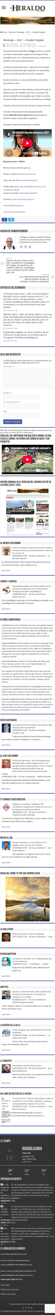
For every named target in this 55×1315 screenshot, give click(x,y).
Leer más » (6, 570)
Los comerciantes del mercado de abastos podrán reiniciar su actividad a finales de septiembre (34, 278)
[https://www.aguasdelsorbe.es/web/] (27, 20)
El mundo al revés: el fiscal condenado (28, 934)
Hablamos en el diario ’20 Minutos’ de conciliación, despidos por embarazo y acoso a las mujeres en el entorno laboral (32, 807)
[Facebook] (26, 1307)
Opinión (12, 32)
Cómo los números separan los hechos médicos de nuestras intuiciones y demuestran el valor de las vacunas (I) (32, 550)
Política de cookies (8, 1294)
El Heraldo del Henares (27, 180)
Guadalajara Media (11, 190)
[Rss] (23, 1307)
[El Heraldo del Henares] (27, 8)
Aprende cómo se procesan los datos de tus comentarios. (26, 431)
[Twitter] (28, 1307)
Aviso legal (5, 1285)
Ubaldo (45, 964)
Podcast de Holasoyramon (14, 212)
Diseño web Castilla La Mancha (33, 1304)
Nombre (7, 393)
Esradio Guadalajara (25, 186)
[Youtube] (32, 1307)
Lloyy (50, 937)
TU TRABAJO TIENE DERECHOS (13, 799)
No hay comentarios (37, 556)
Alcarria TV (39, 186)
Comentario (9, 366)
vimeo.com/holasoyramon (23, 199)
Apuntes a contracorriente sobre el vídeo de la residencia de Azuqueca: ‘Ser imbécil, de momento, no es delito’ (31, 994)
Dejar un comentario (39, 46)
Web (5, 411)
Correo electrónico (12, 402)
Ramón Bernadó (12, 44)
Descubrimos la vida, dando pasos (26, 1065)
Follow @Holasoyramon (13, 205)
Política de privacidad (10, 1289)
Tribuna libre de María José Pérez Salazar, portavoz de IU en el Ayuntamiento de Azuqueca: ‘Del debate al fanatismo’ (26, 664)
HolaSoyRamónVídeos (28, 193)
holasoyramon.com (28, 174)
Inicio (4, 32)
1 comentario (34, 964)
